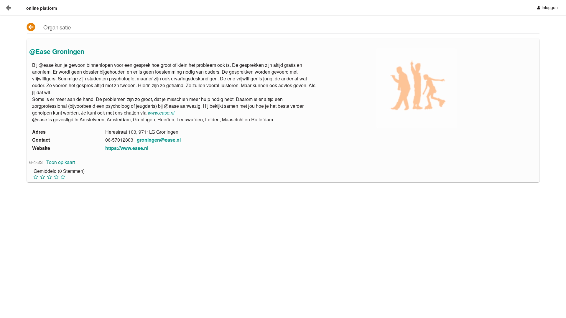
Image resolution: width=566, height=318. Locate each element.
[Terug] (31, 27)
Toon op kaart (60, 162)
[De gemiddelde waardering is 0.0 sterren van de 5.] (36, 177)
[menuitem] (547, 7)
